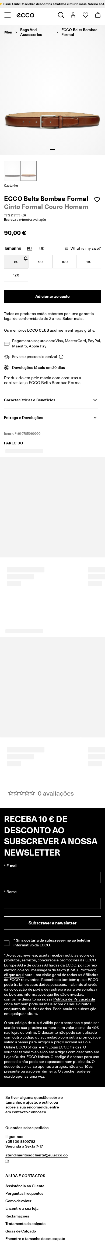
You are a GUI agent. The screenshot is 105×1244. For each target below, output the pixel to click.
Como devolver (18, 1225)
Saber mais (72, 318)
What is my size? (86, 248)
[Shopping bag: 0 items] (98, 15)
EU (29, 248)
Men (8, 32)
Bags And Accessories (31, 32)
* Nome (10, 916)
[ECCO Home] (25, 15)
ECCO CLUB (38, 330)
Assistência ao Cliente (24, 1210)
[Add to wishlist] (97, 200)
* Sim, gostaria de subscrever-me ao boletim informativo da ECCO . (51, 966)
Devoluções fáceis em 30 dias (38, 367)
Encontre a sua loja (21, 1232)
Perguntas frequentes (24, 1217)
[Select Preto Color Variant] (12, 171)
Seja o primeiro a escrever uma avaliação (52, 814)
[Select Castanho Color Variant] (28, 171)
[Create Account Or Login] (73, 15)
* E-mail (11, 890)
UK (41, 248)
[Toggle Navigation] (7, 15)
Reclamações (17, 1240)
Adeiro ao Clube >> (84, 4)
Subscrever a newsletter (52, 947)
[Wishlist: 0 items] (85, 15)
